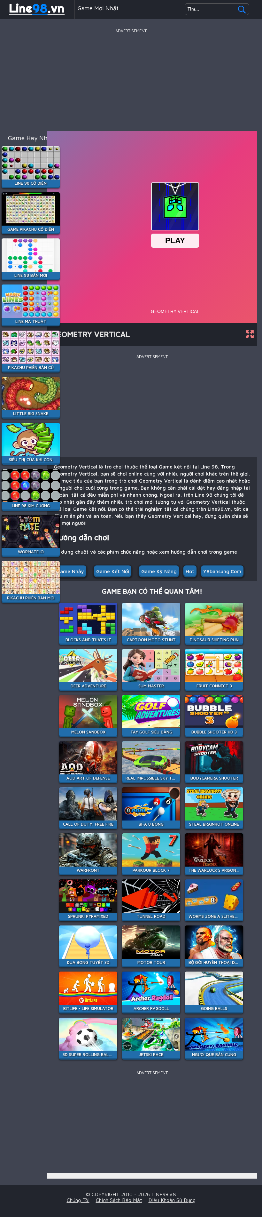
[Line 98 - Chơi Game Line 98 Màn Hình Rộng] (37, 14)
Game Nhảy (70, 571)
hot (190, 571)
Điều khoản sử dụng (172, 1200)
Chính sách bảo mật (119, 1200)
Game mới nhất (98, 8)
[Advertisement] (131, 79)
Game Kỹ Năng (159, 571)
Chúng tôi (78, 1200)
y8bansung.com (222, 571)
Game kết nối (112, 571)
